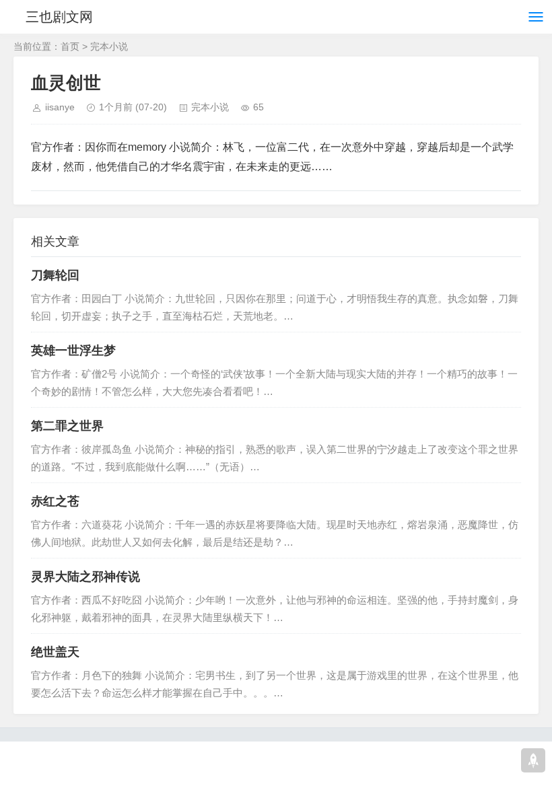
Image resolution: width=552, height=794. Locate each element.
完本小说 (109, 46)
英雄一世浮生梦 (73, 350)
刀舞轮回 (55, 275)
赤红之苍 (55, 501)
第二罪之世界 (67, 426)
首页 (70, 46)
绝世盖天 (55, 652)
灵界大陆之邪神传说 (85, 576)
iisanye (60, 107)
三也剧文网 (59, 16)
